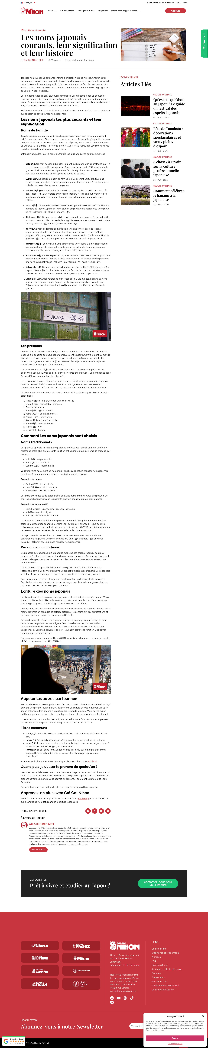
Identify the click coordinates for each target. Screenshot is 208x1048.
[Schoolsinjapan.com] (81, 958)
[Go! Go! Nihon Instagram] (125, 998)
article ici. (92, 761)
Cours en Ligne (67, 11)
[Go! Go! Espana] (39, 970)
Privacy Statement (175, 1044)
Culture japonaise (37, 30)
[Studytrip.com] (81, 946)
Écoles (51, 11)
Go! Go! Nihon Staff (33, 60)
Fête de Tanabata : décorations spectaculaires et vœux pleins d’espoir (168, 137)
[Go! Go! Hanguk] (39, 958)
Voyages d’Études (86, 11)
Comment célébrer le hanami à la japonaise (168, 195)
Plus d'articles (38, 849)
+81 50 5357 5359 (130, 965)
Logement (103, 11)
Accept (175, 1038)
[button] (203, 1016)
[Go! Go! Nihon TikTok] (132, 998)
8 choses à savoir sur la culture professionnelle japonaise (167, 168)
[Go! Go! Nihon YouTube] (118, 998)
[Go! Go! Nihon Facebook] (112, 998)
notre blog (83, 798)
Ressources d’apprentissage (124, 11)
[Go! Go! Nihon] (125, 945)
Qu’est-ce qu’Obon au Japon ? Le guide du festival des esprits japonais (169, 106)
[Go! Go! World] (39, 945)
